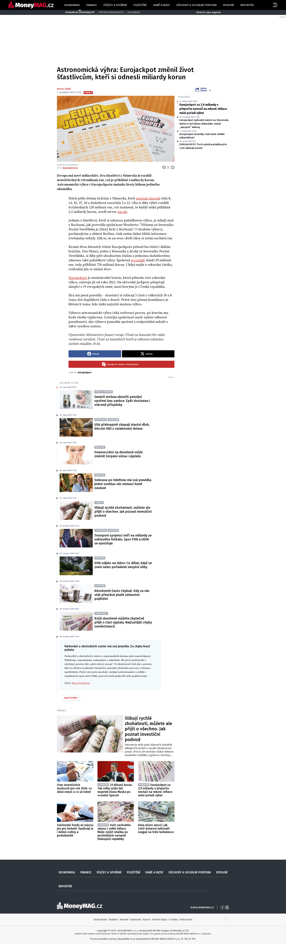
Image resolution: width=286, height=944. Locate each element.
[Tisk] (172, 167)
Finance (91, 5)
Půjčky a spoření (115, 5)
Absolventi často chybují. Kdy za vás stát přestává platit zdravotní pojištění (121, 595)
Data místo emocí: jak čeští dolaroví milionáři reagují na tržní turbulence (156, 828)
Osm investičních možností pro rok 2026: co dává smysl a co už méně (74, 788)
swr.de (122, 212)
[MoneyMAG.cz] (31, 5)
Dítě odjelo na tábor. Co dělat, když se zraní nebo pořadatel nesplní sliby (123, 565)
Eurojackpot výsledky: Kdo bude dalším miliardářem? (202, 136)
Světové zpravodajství (110, 12)
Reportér (247, 5)
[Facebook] (164, 167)
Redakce (113, 919)
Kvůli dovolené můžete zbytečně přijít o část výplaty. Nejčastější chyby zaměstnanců (123, 622)
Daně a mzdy (161, 5)
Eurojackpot (78, 278)
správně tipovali (148, 198)
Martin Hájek (64, 88)
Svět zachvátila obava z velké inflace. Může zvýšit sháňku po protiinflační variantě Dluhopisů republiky (114, 832)
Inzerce (146, 919)
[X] (168, 167)
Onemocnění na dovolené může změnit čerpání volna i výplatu (118, 454)
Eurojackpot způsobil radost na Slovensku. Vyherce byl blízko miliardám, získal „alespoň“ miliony (204, 124)
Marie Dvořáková (81, 683)
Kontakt (124, 919)
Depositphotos (70, 168)
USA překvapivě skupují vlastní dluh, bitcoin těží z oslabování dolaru (121, 426)
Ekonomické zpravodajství (79, 12)
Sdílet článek (203, 89)
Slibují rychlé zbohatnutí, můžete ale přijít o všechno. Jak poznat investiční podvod (123, 511)
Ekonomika (72, 5)
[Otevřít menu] (275, 5)
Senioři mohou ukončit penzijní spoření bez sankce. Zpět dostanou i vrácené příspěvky (122, 401)
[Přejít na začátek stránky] (226, 920)
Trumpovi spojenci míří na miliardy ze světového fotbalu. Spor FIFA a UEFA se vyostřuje (123, 539)
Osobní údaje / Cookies (165, 919)
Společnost (133, 12)
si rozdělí (138, 260)
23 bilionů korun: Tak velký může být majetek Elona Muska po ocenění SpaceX (114, 790)
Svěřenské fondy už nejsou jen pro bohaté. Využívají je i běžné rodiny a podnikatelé (75, 830)
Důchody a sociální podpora (196, 5)
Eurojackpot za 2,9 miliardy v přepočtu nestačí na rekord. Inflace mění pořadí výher (203, 109)
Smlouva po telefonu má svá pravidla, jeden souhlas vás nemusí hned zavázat (123, 484)
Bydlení (228, 5)
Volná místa (185, 919)
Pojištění (140, 5)
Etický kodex (100, 919)
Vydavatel (135, 919)
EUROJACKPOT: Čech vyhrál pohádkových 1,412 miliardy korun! (203, 146)
